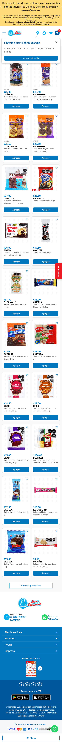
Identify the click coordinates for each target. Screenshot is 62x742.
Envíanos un (53, 616)
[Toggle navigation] (4, 33)
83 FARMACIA (17, 618)
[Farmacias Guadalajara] (20, 33)
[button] (38, 33)
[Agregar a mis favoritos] (27, 63)
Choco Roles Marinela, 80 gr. (44, 200)
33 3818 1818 (16, 616)
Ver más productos (31, 585)
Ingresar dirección (31, 58)
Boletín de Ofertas (31, 658)
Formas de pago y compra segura (29, 724)
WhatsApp (53, 619)
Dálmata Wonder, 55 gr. (42, 252)
